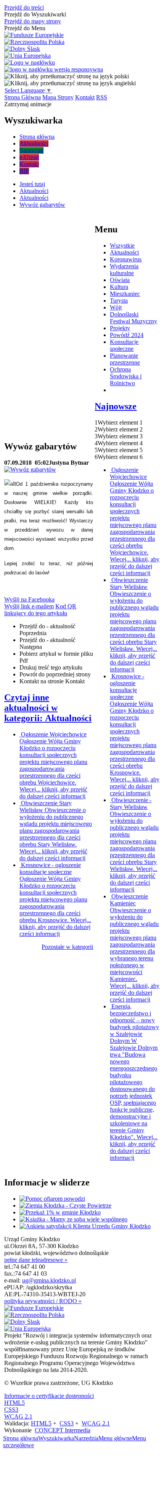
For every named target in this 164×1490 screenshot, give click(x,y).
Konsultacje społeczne (124, 345)
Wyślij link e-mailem (29, 606)
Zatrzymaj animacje (27, 104)
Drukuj (50, 667)
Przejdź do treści (24, 7)
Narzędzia (86, 1438)
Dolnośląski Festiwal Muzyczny (133, 317)
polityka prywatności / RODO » (43, 1301)
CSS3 (11, 1409)
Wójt (116, 307)
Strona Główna (22, 97)
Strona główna (20, 1438)
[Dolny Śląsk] (22, 48)
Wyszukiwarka (56, 1438)
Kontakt (85, 97)
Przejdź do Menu (24, 28)
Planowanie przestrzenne (125, 359)
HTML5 (14, 1402)
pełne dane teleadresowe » (36, 1260)
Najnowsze (116, 406)
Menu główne (115, 1438)
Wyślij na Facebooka (29, 599)
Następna (47, 643)
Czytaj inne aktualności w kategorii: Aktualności (48, 707)
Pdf (56, 657)
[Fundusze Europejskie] (34, 35)
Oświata (120, 280)
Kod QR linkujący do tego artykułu (40, 609)
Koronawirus (125, 259)
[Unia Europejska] (27, 55)
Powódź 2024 (126, 335)
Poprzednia (47, 629)
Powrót (55, 674)
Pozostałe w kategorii (67, 947)
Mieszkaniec (125, 293)
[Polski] (66, 76)
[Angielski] (70, 83)
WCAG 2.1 (18, 1416)
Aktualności (124, 252)
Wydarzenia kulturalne (124, 269)
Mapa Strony (58, 97)
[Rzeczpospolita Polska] (34, 42)
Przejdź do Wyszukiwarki (35, 14)
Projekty (120, 328)
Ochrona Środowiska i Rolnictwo (125, 376)
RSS (101, 97)
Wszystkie (122, 245)
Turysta (119, 300)
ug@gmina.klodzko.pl (49, 1280)
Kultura (119, 287)
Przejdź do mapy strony (32, 21)
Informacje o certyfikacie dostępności (49, 1396)
